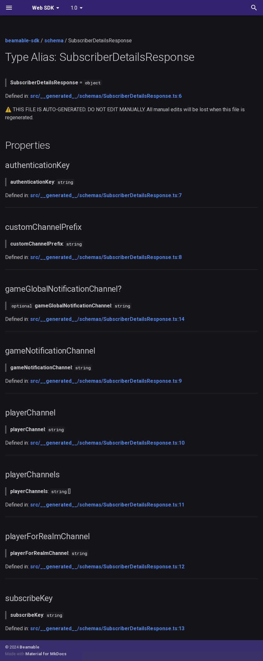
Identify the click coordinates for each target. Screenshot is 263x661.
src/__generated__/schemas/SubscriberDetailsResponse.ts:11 (107, 505)
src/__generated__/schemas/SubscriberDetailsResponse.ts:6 (106, 96)
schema (54, 41)
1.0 (74, 8)
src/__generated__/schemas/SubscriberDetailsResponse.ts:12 (107, 567)
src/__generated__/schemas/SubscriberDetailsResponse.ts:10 (107, 443)
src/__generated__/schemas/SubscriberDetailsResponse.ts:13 (107, 628)
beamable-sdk (22, 41)
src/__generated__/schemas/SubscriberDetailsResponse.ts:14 (107, 319)
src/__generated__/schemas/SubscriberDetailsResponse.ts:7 (106, 195)
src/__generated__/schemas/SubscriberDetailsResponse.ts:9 (106, 381)
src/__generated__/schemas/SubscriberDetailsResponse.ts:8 (106, 257)
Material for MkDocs (45, 653)
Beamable (29, 647)
